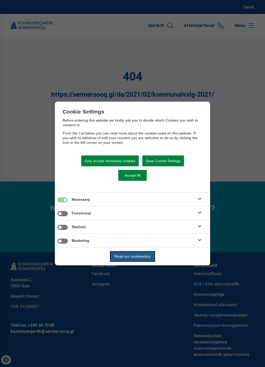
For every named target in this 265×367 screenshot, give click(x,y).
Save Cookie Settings (163, 161)
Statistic (79, 227)
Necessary (81, 199)
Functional (81, 213)
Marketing (80, 240)
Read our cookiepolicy (132, 256)
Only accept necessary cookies (110, 161)
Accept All (133, 175)
